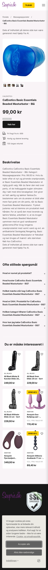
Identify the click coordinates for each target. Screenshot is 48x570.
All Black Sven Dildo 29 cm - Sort (35, 377)
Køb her (11, 124)
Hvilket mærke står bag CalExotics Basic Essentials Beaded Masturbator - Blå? (22, 292)
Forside (6, 17)
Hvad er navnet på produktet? (17, 273)
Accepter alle (24, 544)
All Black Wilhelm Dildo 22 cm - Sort (12, 415)
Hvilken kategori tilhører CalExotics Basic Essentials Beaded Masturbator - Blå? (23, 313)
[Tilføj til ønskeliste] (19, 354)
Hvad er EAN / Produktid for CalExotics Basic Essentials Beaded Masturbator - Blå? (24, 303)
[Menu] (43, 5)
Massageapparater (21, 17)
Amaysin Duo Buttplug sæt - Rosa (33, 416)
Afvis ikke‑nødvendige (24, 552)
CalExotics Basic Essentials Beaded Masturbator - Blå (24, 22)
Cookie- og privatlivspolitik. (28, 536)
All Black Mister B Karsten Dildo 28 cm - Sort (11, 378)
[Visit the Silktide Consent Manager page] (39, 561)
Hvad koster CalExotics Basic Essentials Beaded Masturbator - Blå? (22, 282)
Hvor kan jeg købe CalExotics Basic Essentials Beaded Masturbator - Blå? (21, 324)
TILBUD (28, 5)
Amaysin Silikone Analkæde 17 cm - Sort (34, 458)
